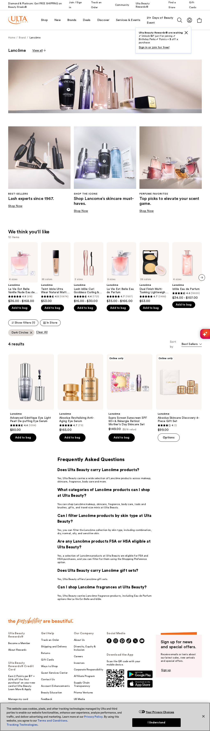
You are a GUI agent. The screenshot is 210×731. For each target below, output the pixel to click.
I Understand (156, 722)
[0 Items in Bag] (199, 20)
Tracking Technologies (22, 724)
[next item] (202, 277)
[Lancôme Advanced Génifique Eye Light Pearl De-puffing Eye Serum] (31, 393)
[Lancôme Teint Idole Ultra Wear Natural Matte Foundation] (56, 272)
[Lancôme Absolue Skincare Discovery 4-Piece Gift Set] (179, 393)
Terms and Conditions (52, 720)
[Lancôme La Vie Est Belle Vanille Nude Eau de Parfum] (23, 272)
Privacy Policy (93, 716)
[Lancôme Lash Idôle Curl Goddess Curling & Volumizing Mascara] (88, 272)
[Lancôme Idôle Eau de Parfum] (187, 271)
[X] (186, 32)
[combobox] (191, 344)
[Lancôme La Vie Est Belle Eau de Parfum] (121, 272)
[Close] (203, 716)
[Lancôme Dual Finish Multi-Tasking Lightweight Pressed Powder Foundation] (154, 272)
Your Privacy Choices (160, 712)
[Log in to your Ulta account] (189, 20)
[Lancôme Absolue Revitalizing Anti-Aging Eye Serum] (80, 393)
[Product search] (179, 20)
